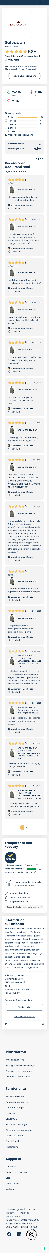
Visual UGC (11, 1118)
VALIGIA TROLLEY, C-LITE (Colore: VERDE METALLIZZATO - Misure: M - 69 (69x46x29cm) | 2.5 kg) (29, 661)
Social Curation (13, 1141)
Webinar (10, 1189)
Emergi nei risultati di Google (20, 1065)
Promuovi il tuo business (18, 1076)
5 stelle (12, 117)
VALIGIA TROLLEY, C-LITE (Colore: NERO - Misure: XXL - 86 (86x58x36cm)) (28, 710)
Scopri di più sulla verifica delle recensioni (23, 907)
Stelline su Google (15, 1135)
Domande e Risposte (16, 1107)
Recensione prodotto (17, 1102)
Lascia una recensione (24, 75)
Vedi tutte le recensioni (20, 134)
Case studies (12, 1183)
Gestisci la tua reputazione (19, 1071)
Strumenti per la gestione (19, 1130)
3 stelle (12, 124)
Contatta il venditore (24, 1016)
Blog (8, 1177)
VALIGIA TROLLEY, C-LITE (28, 189)
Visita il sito (24, 1007)
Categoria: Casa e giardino (18, 1000)
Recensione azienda (16, 1096)
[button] (24, 884)
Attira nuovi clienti (15, 1059)
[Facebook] (6, 1024)
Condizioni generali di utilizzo (20, 1209)
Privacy (10, 1212)
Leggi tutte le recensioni (16, 171)
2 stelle (12, 127)
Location (10, 1113)
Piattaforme (12, 1146)
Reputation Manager (16, 1124)
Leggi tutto (32, 967)
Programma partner (16, 1172)
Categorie (11, 1166)
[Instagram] (43, 1024)
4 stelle (12, 120)
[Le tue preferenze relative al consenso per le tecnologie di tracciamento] (44, 1248)
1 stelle (11, 131)
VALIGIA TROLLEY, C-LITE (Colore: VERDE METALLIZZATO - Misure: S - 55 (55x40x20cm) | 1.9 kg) (29, 753)
